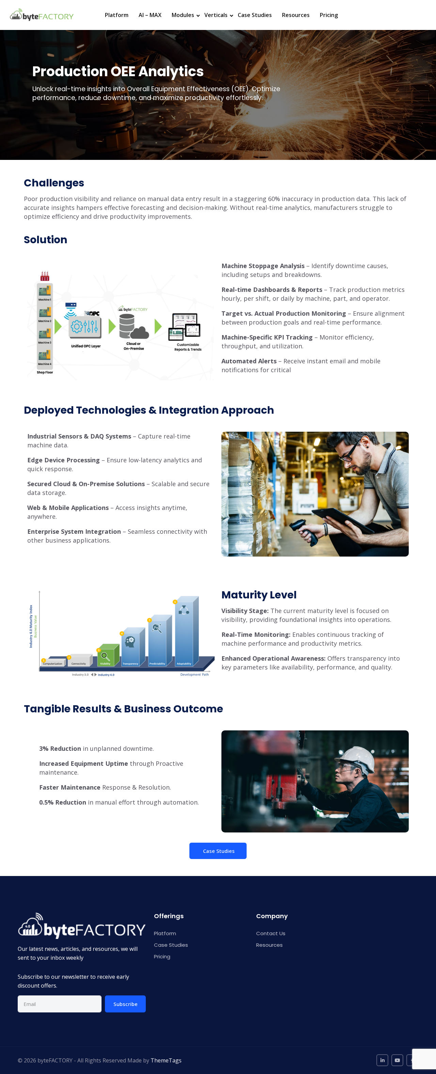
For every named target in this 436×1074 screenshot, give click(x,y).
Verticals (216, 15)
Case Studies (255, 15)
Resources (296, 15)
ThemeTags (166, 1060)
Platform (116, 15)
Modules (183, 15)
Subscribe (125, 1004)
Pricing (329, 15)
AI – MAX (150, 15)
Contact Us (270, 933)
